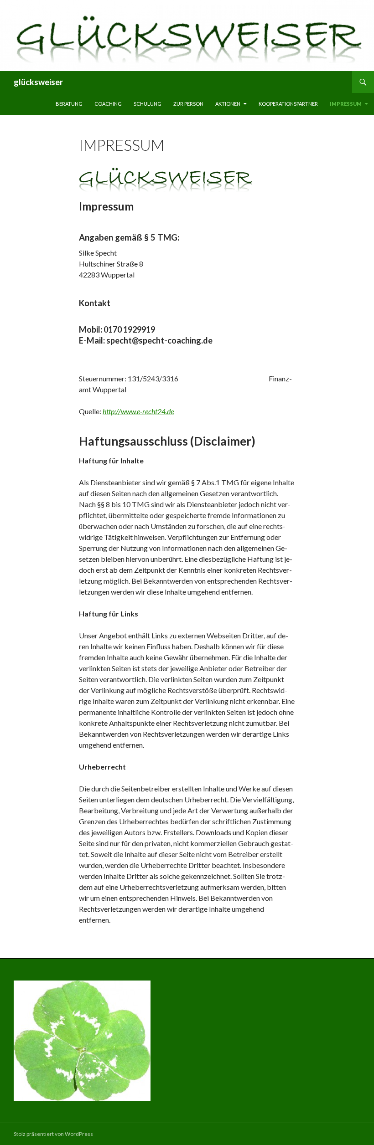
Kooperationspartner (288, 104)
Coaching (108, 104)
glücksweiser (38, 82)
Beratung (69, 104)
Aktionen (227, 104)
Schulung (147, 104)
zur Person (188, 104)
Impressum (346, 104)
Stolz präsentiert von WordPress (53, 1133)
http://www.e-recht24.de (138, 411)
